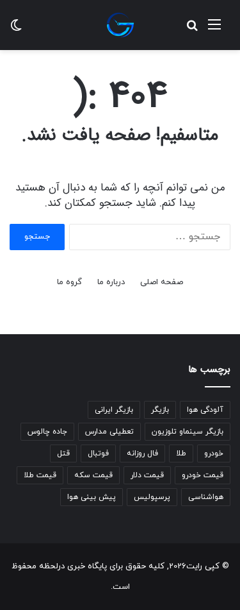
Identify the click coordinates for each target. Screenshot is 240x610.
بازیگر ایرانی (114, 410)
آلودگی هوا (205, 410)
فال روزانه (142, 453)
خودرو (213, 453)
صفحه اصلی (161, 282)
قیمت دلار (147, 475)
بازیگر (160, 410)
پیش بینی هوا (91, 497)
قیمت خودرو (202, 475)
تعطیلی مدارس (109, 432)
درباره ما (111, 282)
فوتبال (98, 453)
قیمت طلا (40, 475)
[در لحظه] (120, 25)
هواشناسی (205, 497)
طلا (181, 453)
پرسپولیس (152, 497)
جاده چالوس (47, 432)
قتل (63, 453)
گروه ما (69, 282)
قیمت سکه (93, 475)
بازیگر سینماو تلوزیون (187, 432)
